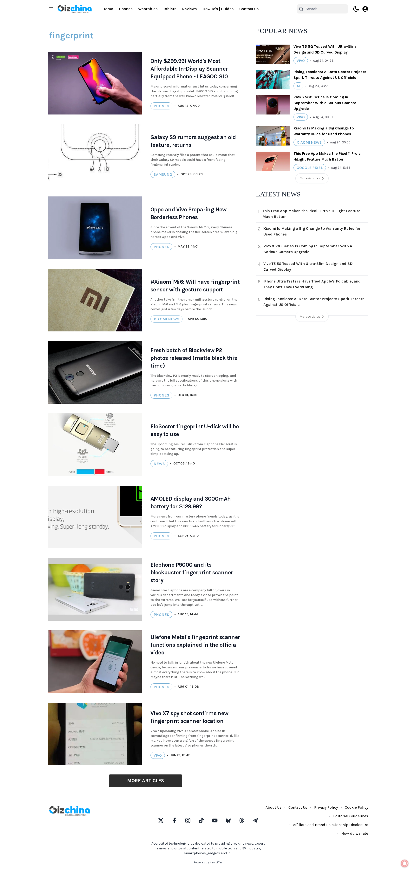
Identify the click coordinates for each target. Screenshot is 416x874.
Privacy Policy (326, 807)
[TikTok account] (201, 820)
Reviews (189, 9)
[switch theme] (356, 9)
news (159, 463)
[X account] (161, 820)
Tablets (169, 9)
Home (107, 9)
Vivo (158, 755)
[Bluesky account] (228, 820)
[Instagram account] (188, 820)
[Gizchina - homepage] (75, 9)
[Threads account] (242, 820)
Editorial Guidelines (350, 816)
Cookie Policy (356, 807)
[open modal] (365, 9)
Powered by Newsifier (208, 862)
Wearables (147, 9)
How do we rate (354, 833)
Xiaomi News (166, 319)
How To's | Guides (218, 9)
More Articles (145, 780)
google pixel (310, 167)
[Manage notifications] (405, 863)
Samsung (163, 174)
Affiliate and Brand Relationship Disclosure (330, 824)
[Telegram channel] (255, 820)
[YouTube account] (215, 820)
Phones (125, 9)
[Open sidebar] (51, 9)
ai (298, 86)
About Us (273, 807)
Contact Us (249, 9)
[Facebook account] (174, 820)
